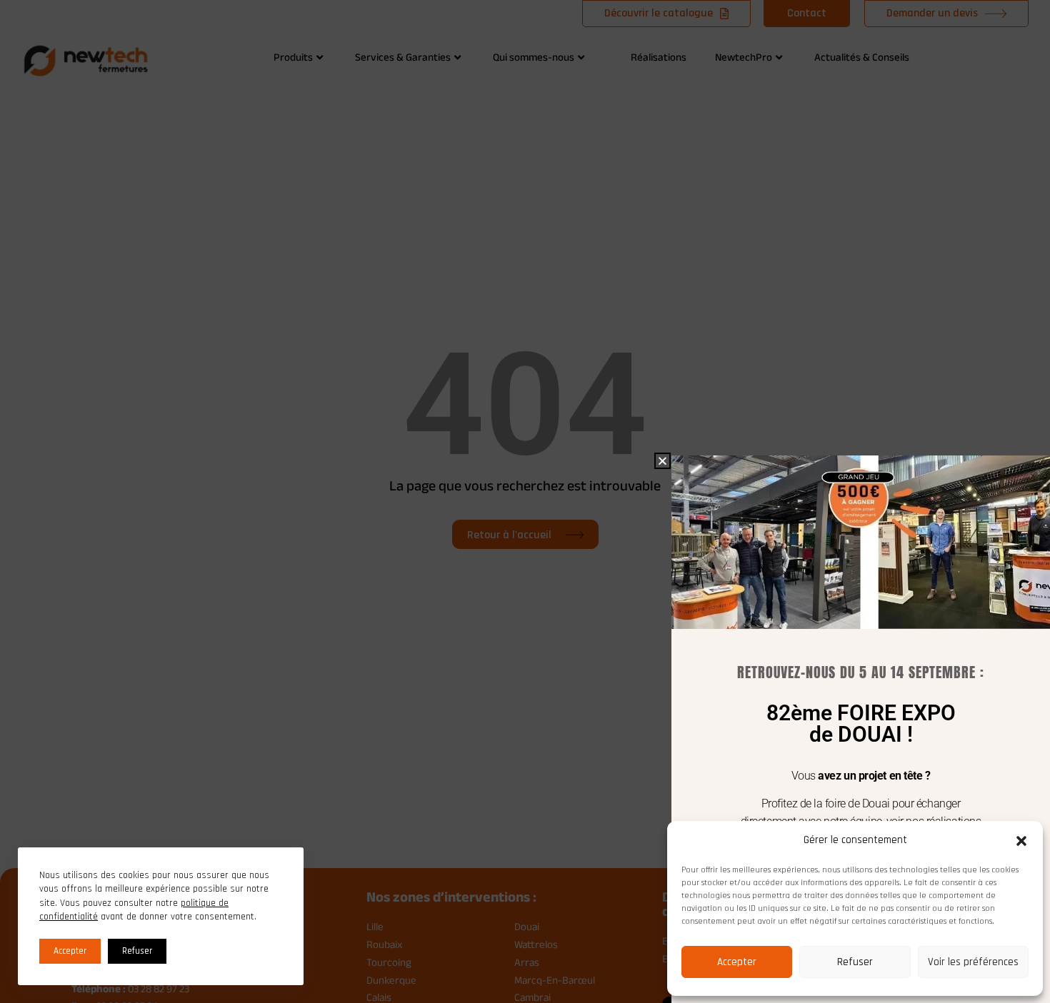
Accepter (736, 962)
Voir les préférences (973, 962)
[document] (525, 501)
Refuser (855, 962)
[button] (1021, 841)
